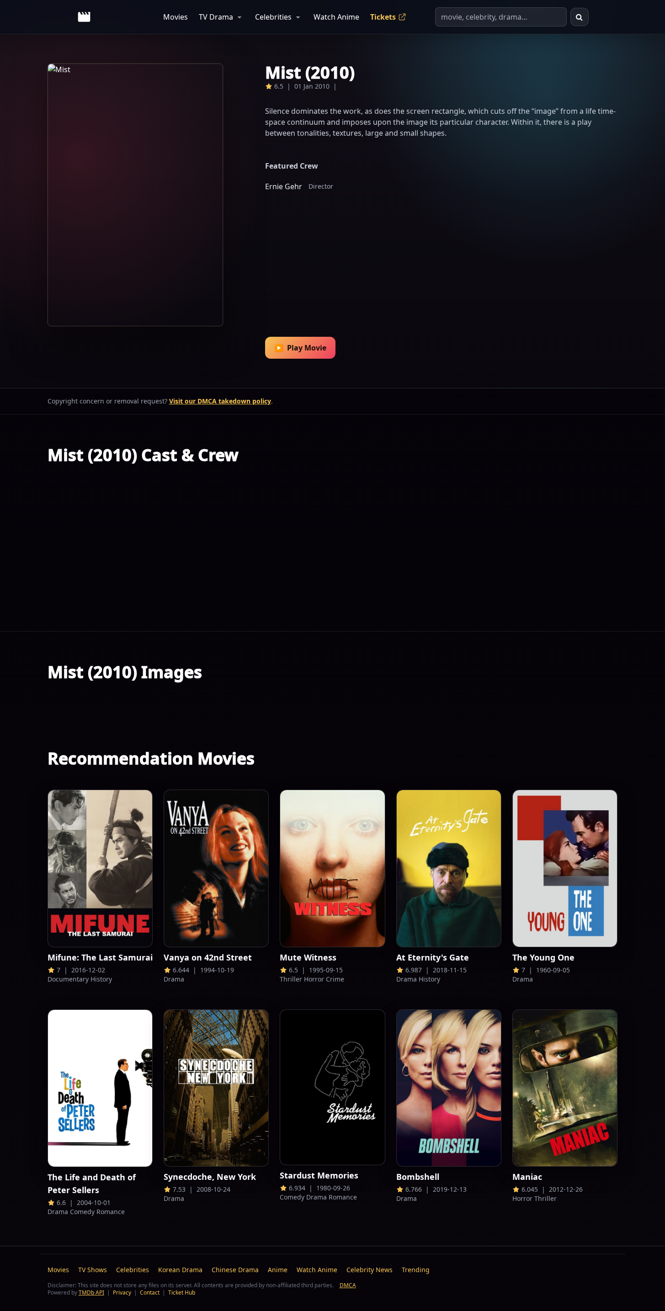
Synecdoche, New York (210, 1176)
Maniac (527, 1176)
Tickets (383, 17)
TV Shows (92, 1269)
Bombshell (417, 1176)
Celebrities (273, 17)
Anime (277, 1269)
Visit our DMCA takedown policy (220, 401)
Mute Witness (308, 957)
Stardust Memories (319, 1175)
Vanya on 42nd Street (208, 957)
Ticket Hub (181, 1292)
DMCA (348, 1285)
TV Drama (216, 17)
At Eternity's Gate (432, 957)
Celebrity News (369, 1269)
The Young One (543, 957)
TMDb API (91, 1292)
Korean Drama (180, 1269)
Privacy (122, 1292)
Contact (150, 1292)
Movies (175, 17)
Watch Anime (336, 17)
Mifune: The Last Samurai (100, 957)
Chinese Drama (235, 1269)
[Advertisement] (441, 258)
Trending (416, 1269)
